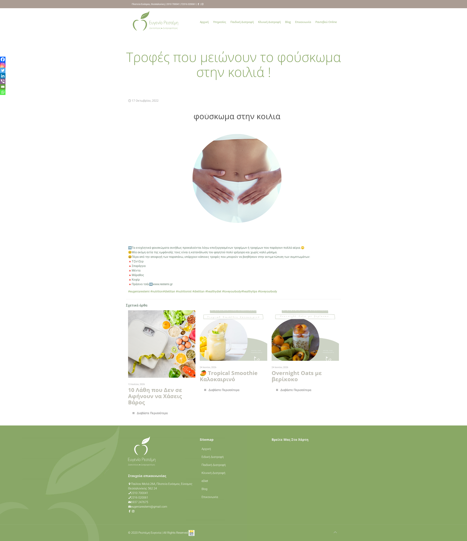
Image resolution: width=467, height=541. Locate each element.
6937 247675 (139, 502)
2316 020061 (189, 4)
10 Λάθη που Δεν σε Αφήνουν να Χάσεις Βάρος (155, 396)
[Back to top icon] (335, 532)
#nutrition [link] (156, 291)
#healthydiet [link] (213, 291)
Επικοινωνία (210, 497)
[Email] (2, 86)
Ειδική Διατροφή (213, 457)
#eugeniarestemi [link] (139, 291)
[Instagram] (2, 65)
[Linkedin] (2, 76)
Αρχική (206, 449)
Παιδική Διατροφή (214, 465)
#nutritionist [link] (184, 291)
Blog (204, 489)
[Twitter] (2, 70)
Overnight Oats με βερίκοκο (297, 376)
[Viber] (2, 81)
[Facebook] (2, 59)
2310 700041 (173, 4)
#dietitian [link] (169, 291)
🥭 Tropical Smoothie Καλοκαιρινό (229, 376)
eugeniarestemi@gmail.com (149, 506)
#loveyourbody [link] (231, 291)
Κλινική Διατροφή (213, 473)
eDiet (205, 481)
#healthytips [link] (249, 291)
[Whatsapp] (2, 92)
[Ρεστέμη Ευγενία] (155, 22)
